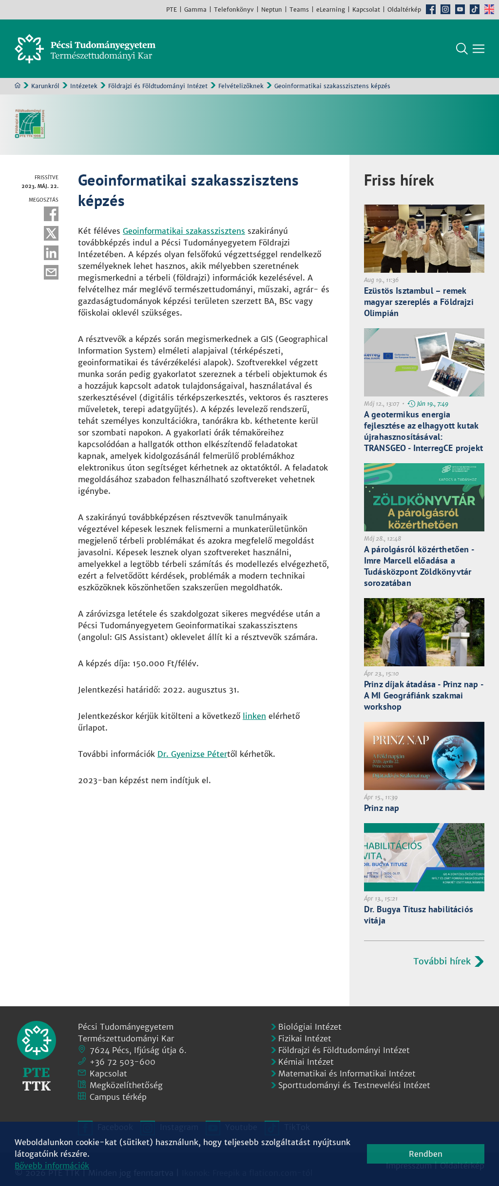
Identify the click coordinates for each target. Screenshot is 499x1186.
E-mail (51, 272)
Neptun (271, 9)
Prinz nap (382, 807)
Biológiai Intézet (310, 1027)
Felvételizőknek (241, 86)
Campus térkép (118, 1097)
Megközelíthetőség (126, 1085)
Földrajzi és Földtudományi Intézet (158, 86)
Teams (299, 9)
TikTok (475, 9)
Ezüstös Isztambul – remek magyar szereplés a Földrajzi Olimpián (419, 302)
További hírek (442, 961)
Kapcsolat (366, 9)
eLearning (330, 9)
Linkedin (51, 252)
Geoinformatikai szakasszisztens (184, 231)
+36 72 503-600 (122, 1062)
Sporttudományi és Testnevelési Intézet (354, 1085)
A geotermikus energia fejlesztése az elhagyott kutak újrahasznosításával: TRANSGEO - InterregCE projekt (423, 431)
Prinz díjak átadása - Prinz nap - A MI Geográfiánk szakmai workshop (423, 695)
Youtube (460, 9)
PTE (171, 9)
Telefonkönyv (234, 9)
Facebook (431, 9)
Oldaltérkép (404, 9)
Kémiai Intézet (306, 1062)
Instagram (445, 9)
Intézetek (83, 86)
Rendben (425, 1154)
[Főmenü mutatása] (478, 49)
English (489, 9)
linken (254, 716)
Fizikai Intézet (304, 1038)
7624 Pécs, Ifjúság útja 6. (138, 1050)
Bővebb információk (52, 1165)
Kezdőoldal (17, 85)
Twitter (51, 233)
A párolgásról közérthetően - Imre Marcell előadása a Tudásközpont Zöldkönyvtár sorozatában (419, 566)
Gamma (195, 9)
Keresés (462, 49)
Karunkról (45, 86)
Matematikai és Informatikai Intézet (347, 1073)
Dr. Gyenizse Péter (192, 754)
